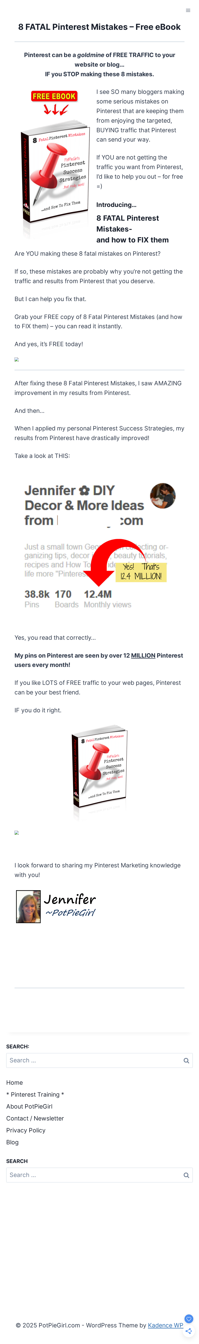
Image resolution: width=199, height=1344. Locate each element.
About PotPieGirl (29, 1106)
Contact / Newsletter (35, 1118)
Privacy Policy (26, 1130)
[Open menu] (188, 10)
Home (14, 1082)
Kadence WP (165, 1325)
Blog (12, 1142)
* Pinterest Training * (35, 1094)
